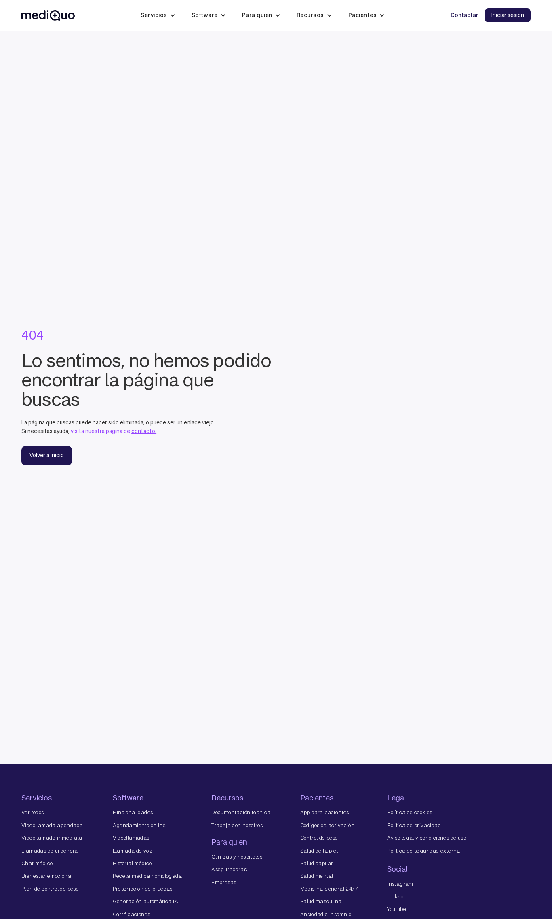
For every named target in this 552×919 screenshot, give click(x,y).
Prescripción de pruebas (143, 889)
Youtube (396, 909)
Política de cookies (409, 812)
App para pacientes (324, 812)
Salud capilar (316, 863)
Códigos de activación (327, 825)
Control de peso (319, 838)
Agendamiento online (139, 825)
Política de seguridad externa (423, 851)
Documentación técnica (240, 812)
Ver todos (32, 812)
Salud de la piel (319, 851)
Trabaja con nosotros (237, 825)
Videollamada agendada (52, 825)
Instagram (400, 884)
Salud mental (316, 876)
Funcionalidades (133, 812)
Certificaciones (131, 914)
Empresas (223, 882)
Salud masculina (321, 901)
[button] (158, 15)
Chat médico (37, 863)
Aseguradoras (229, 869)
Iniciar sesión (507, 15)
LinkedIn (398, 897)
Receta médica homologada (147, 876)
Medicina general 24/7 (329, 889)
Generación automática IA (146, 901)
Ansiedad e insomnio (326, 914)
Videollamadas (131, 838)
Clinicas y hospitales (236, 857)
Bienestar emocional (47, 876)
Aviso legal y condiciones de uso (426, 838)
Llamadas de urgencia (49, 851)
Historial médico (132, 863)
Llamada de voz (132, 851)
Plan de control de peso (49, 889)
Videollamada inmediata (51, 838)
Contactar (464, 15)
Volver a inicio (46, 455)
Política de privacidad (414, 825)
